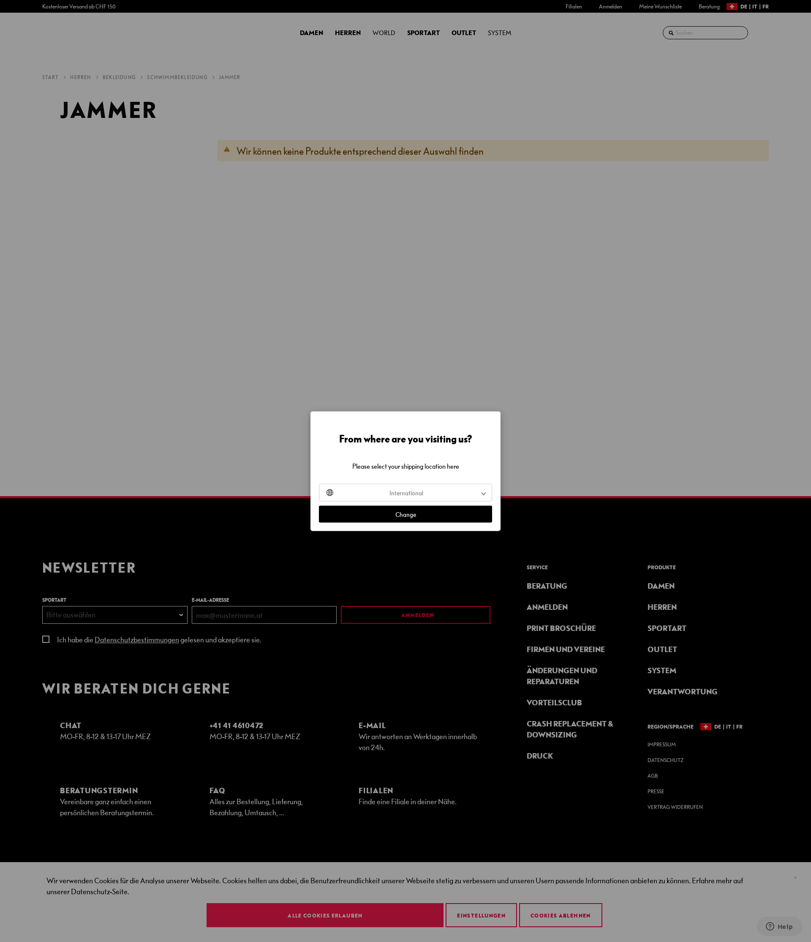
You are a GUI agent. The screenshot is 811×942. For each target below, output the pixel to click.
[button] (405, 492)
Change (405, 514)
